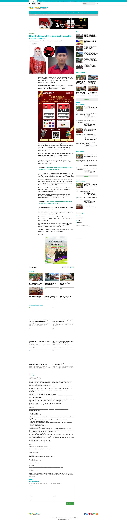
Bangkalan (51, 14)
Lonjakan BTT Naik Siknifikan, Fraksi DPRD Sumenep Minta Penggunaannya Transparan (51, 297)
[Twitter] (87, 514)
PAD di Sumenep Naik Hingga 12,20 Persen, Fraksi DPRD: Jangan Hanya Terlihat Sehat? (35, 297)
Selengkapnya (87, 99)
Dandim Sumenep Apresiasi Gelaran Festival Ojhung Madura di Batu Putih (90, 66)
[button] (94, 3)
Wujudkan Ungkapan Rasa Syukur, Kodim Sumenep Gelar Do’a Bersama (90, 36)
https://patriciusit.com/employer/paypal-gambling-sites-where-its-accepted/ (46, 467)
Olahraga (77, 12)
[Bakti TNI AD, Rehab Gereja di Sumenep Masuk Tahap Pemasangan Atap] (67, 291)
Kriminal (45, 12)
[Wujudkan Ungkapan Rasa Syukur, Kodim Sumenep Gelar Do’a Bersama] (79, 36)
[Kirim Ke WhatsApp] (73, 267)
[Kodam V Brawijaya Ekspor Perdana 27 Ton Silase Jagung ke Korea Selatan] (79, 60)
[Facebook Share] (63, 267)
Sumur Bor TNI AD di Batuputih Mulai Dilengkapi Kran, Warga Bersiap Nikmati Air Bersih (35, 283)
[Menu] (30, 3)
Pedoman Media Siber (73, 517)
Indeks (39, 3)
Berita (31, 12)
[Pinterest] (89, 514)
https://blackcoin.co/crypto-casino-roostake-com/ (40, 446)
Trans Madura (34, 43)
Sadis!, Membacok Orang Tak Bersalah (90, 42)
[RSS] (97, 514)
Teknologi (72, 12)
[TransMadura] (39, 7)
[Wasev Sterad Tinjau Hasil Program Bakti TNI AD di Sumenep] (67, 277)
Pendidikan (56, 12)
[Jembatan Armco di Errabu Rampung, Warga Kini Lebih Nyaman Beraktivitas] (52, 277)
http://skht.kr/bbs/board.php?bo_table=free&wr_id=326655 (41, 449)
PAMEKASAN (38, 14)
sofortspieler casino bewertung (35, 377)
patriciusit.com (32, 459)
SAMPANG (45, 14)
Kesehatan (50, 12)
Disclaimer (65, 517)
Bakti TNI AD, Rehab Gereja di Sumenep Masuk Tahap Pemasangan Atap (66, 297)
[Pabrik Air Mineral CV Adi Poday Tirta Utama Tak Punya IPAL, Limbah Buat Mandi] (79, 54)
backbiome (31, 469)
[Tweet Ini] (65, 267)
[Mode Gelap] (97, 3)
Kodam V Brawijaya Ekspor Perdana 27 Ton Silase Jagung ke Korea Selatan (90, 60)
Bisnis (61, 12)
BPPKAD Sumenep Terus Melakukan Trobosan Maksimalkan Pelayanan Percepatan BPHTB (89, 48)
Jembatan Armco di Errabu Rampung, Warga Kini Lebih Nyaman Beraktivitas (52, 1)
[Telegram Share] (71, 267)
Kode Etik (56, 517)
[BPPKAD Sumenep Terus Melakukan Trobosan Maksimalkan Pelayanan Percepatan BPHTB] (79, 48)
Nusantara (66, 12)
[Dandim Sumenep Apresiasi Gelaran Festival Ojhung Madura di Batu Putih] (79, 66)
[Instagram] (92, 514)
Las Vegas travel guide (33, 413)
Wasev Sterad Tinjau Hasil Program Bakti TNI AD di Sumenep (88, 1)
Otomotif (82, 12)
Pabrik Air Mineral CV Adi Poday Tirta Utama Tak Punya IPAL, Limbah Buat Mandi (91, 54)
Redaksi (33, 3)
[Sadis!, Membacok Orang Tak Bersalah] (79, 42)
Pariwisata (88, 12)
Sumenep (32, 14)
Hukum (39, 12)
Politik (35, 12)
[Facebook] (85, 514)
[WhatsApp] (94, 514)
